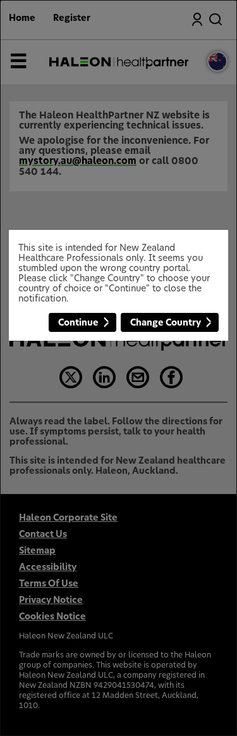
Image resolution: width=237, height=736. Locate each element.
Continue (78, 323)
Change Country (165, 323)
